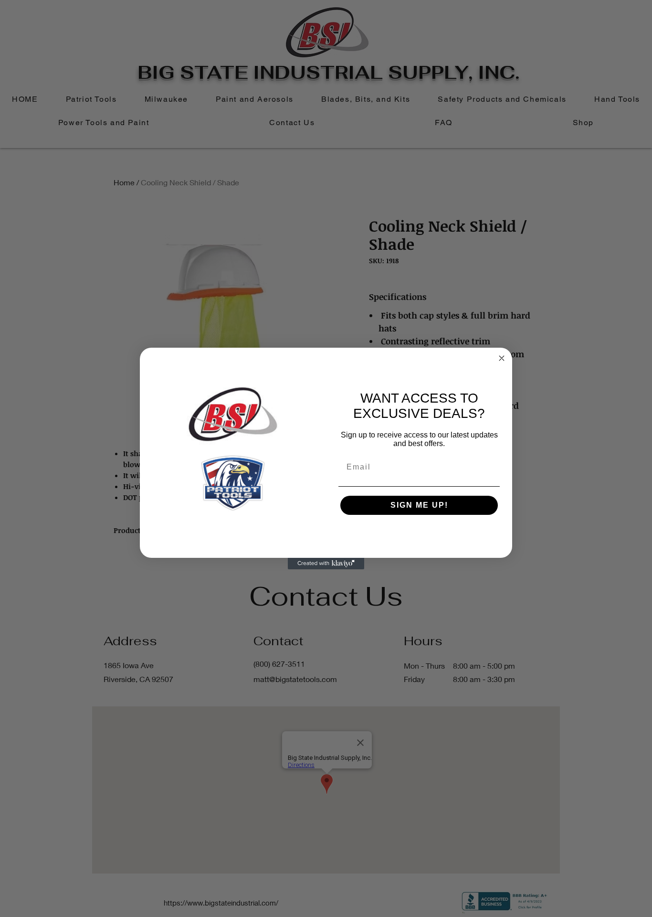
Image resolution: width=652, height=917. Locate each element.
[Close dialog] (501, 358)
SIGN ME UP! (419, 505)
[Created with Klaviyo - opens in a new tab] (326, 563)
